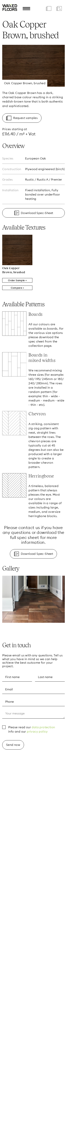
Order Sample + (17, 280)
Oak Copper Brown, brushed (13, 270)
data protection (43, 727)
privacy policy (37, 731)
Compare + (17, 287)
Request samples (25, 118)
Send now (13, 745)
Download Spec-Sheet (37, 213)
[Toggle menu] (26, 8)
